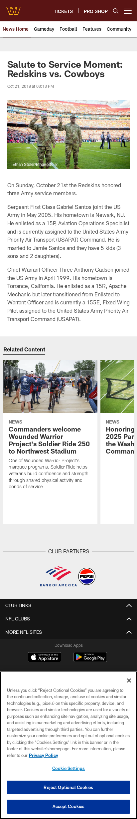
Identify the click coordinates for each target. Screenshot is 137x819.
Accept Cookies (69, 806)
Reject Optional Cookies (68, 787)
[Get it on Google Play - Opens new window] (90, 660)
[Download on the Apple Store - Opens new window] (44, 657)
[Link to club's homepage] (13, 8)
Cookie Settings (68, 768)
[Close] (129, 680)
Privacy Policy (43, 755)
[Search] (115, 10)
